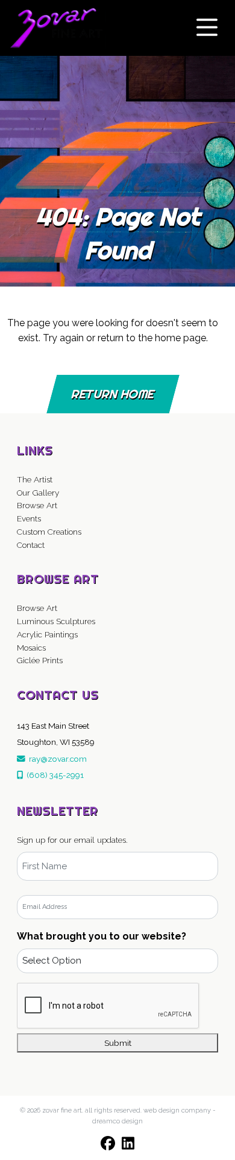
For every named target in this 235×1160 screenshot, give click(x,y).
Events (29, 518)
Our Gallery (38, 492)
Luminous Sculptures (56, 621)
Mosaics (31, 647)
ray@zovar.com (56, 759)
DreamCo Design (117, 1121)
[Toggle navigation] (207, 28)
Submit (117, 1043)
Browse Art (37, 505)
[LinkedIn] (128, 1143)
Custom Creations (49, 531)
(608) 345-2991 (53, 775)
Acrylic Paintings (47, 634)
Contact (31, 545)
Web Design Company (177, 1110)
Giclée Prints (40, 660)
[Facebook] (107, 1143)
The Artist (34, 479)
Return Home (112, 393)
